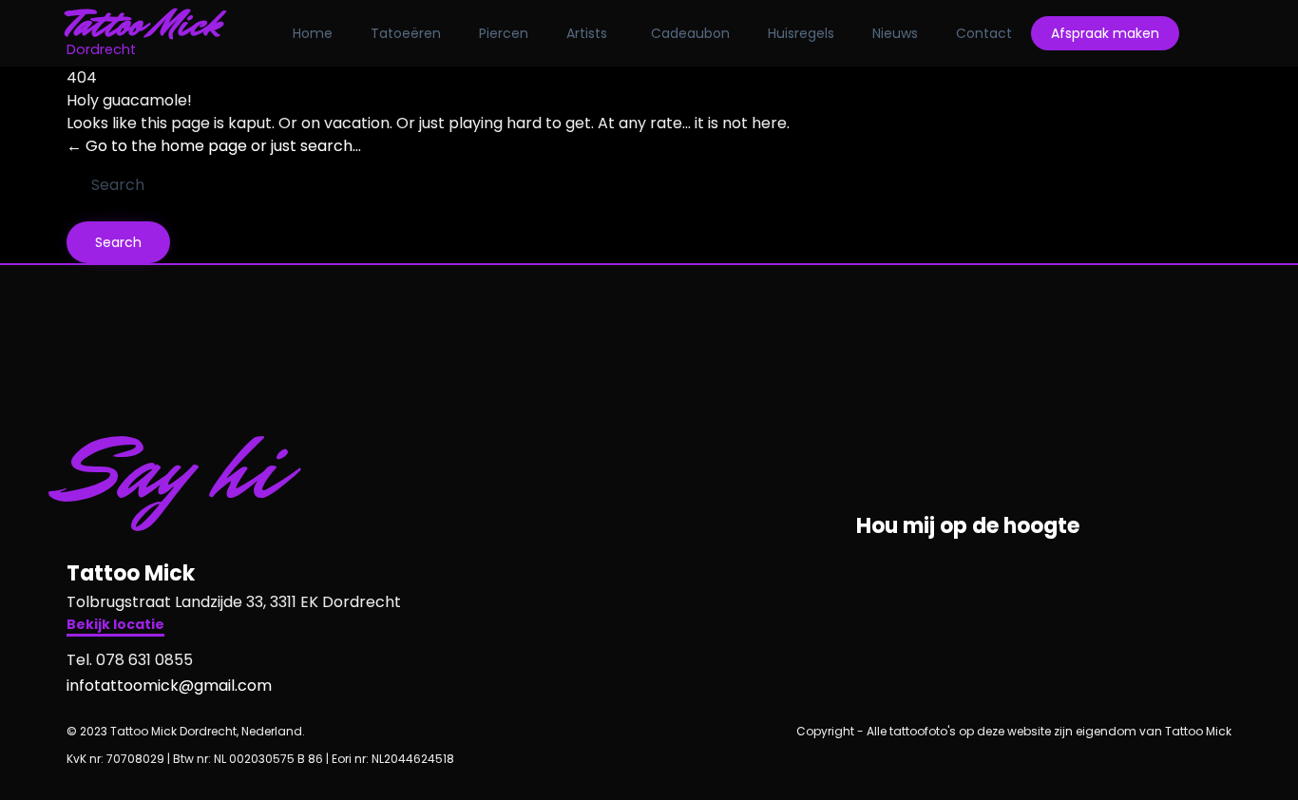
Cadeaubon (690, 33)
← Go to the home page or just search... (214, 146)
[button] (115, 627)
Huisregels (801, 33)
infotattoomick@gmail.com (169, 685)
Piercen (503, 33)
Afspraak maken (1105, 33)
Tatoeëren (406, 33)
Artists (586, 33)
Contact (984, 33)
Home (313, 33)
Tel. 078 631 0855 (130, 660)
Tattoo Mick (144, 24)
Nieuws (895, 33)
